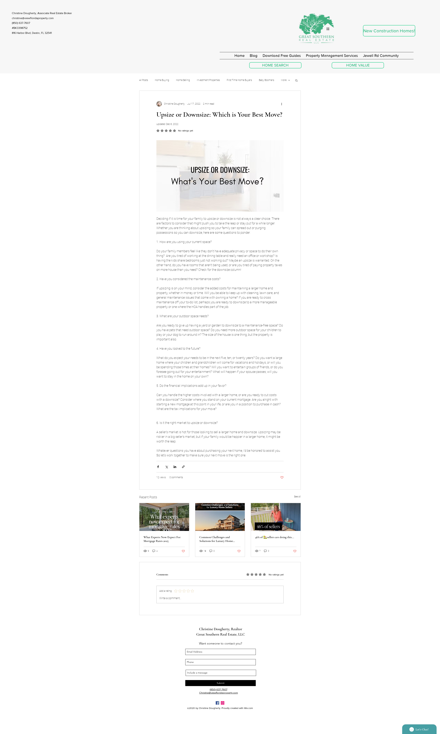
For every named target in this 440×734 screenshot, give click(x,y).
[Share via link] (183, 466)
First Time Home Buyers (239, 80)
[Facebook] (217, 703)
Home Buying (162, 80)
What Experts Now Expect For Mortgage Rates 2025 (162, 539)
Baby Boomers (266, 80)
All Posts (143, 80)
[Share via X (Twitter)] (166, 466)
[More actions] (281, 104)
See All (297, 496)
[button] (296, 80)
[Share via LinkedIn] (175, 466)
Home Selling (183, 80)
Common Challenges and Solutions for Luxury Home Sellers (216, 539)
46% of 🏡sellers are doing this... (274, 537)
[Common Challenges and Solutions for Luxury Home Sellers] (220, 517)
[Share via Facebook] (158, 466)
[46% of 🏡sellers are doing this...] (276, 517)
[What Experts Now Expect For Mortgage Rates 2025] (164, 517)
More (284, 80)
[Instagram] (222, 703)
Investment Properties (208, 80)
